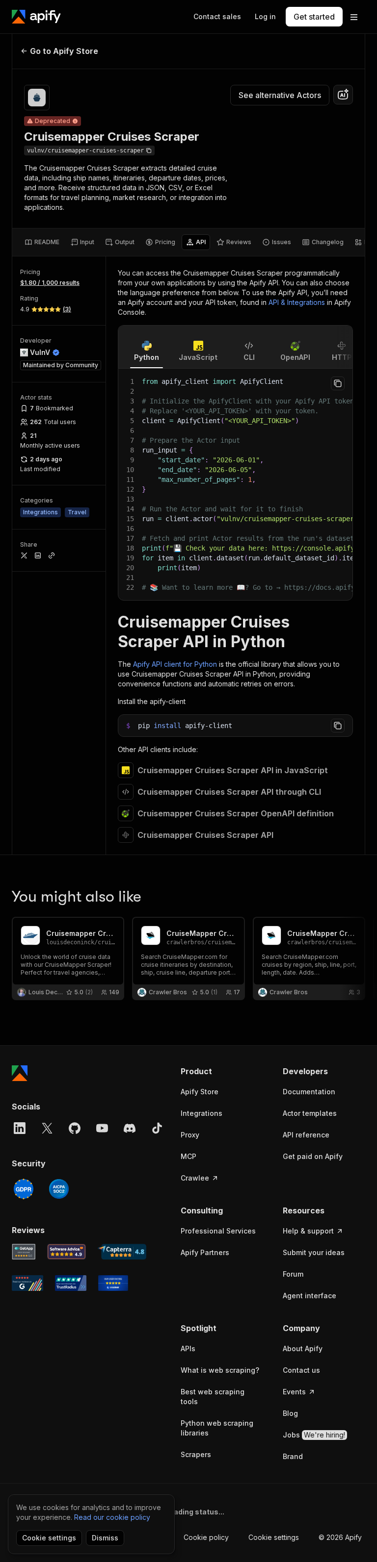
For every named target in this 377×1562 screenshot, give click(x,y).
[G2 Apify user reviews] (27, 1283)
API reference (306, 1135)
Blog (290, 1413)
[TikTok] (157, 1128)
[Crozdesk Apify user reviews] (113, 1283)
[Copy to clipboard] (338, 383)
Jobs (314, 1435)
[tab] (42, 242)
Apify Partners (205, 1252)
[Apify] (36, 17)
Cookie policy (206, 1537)
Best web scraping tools (212, 1396)
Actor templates (310, 1113)
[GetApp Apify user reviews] (23, 1252)
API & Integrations (297, 302)
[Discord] (129, 1128)
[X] (47, 1128)
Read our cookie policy (112, 1517)
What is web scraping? (220, 1370)
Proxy (190, 1135)
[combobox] (343, 94)
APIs (188, 1348)
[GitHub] (74, 1128)
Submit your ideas (314, 1252)
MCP (188, 1156)
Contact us (301, 1370)
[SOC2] (59, 1189)
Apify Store (199, 1091)
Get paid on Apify (313, 1156)
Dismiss (105, 1538)
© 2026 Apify (340, 1537)
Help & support (308, 1231)
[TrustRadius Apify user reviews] (70, 1283)
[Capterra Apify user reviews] (122, 1252)
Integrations (201, 1113)
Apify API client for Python (175, 664)
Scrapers (196, 1454)
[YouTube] (102, 1128)
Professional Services (218, 1231)
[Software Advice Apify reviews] (66, 1252)
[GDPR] (23, 1189)
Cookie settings (273, 1537)
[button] (222, 1071)
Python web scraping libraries (217, 1428)
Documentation (309, 1091)
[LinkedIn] (19, 1128)
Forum (293, 1274)
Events (294, 1391)
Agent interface (309, 1295)
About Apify (303, 1348)
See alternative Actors (280, 95)
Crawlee (195, 1178)
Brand (293, 1456)
